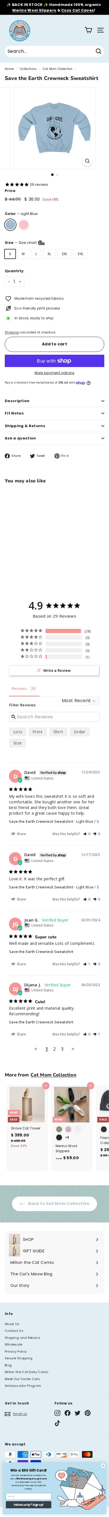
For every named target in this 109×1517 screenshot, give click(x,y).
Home (9, 69)
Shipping (12, 332)
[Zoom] (87, 161)
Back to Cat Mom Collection (58, 1203)
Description (17, 401)
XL (49, 253)
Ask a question (20, 438)
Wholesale (13, 1344)
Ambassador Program (23, 1385)
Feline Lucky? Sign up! (29, 1505)
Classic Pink (23, 224)
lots (17, 731)
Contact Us (14, 1330)
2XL (64, 253)
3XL (80, 253)
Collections (28, 69)
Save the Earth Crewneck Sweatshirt (41, 821)
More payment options (55, 372)
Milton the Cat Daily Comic (27, 1372)
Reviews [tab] (19, 688)
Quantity (14, 271)
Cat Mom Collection (57, 69)
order (80, 731)
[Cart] (88, 30)
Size (21, 242)
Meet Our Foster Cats (22, 1379)
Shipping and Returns (22, 1337)
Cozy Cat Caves (77, 10)
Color (21, 213)
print (38, 731)
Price (10, 190)
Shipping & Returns (25, 425)
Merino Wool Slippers (34, 10)
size (17, 743)
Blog (8, 1365)
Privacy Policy (16, 1351)
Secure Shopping (19, 1358)
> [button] (73, 1049)
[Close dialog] (103, 1465)
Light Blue (10, 224)
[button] (87, 833)
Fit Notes (14, 413)
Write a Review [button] (57, 670)
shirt (58, 731)
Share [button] (21, 833)
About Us (12, 1324)
